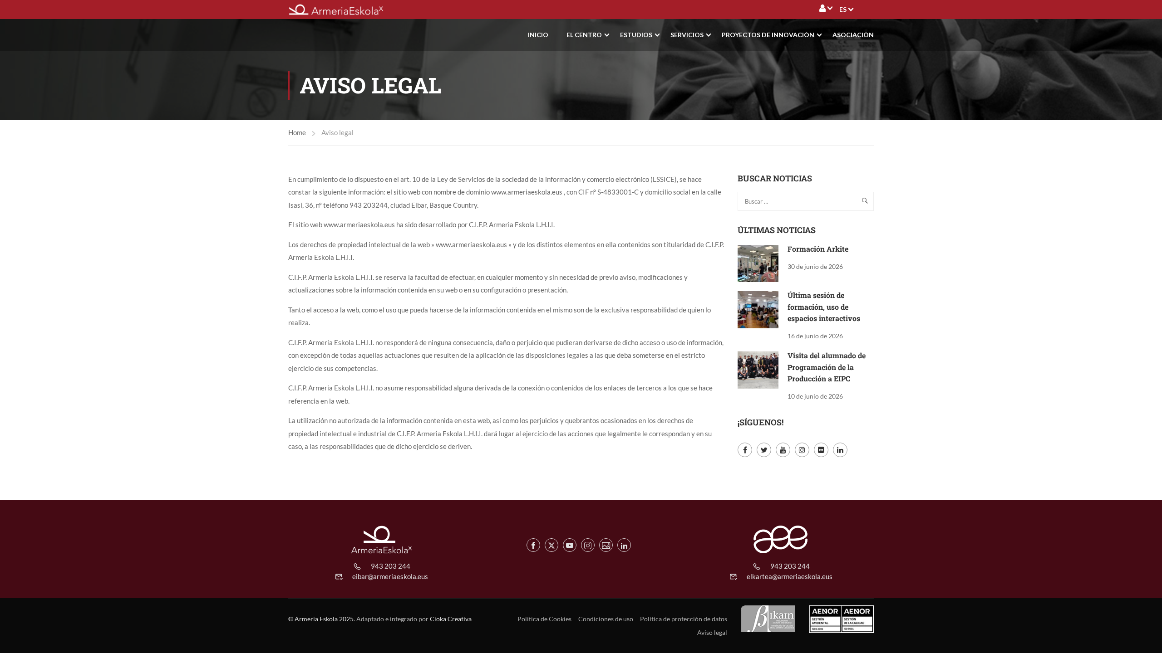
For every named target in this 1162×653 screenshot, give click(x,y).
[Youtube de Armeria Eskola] (569, 545)
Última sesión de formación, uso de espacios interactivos (824, 306)
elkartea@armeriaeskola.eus (789, 576)
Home (297, 132)
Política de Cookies (544, 619)
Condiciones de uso (605, 619)
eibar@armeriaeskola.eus (390, 576)
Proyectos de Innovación (768, 35)
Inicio (538, 35)
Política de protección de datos (683, 619)
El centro (584, 35)
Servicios (687, 35)
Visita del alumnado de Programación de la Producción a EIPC (827, 367)
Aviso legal (712, 632)
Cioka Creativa (451, 619)
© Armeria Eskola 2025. (321, 619)
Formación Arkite (818, 248)
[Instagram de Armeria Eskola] (588, 545)
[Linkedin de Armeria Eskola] (624, 545)
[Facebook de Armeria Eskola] (533, 545)
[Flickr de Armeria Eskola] (606, 545)
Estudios (636, 35)
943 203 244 (390, 566)
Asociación (853, 35)
